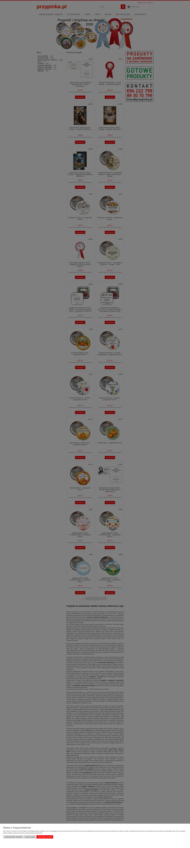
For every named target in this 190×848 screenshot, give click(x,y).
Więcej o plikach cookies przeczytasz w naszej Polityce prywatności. (22, 833)
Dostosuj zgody (30, 837)
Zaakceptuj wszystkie (45, 837)
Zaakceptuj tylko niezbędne (13, 837)
